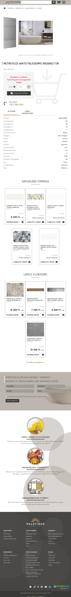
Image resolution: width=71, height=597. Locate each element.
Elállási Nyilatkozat (31, 560)
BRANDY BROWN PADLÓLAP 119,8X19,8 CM (35, 299)
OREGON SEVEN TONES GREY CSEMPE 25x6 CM (55, 299)
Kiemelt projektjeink (54, 562)
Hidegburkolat (30, 8)
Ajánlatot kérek (20, 93)
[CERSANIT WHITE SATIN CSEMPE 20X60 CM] (15, 197)
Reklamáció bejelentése (10, 538)
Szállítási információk (32, 558)
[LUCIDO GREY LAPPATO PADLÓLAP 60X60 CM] (35, 329)
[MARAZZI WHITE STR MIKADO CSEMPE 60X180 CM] (49, 236)
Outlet (28, 546)
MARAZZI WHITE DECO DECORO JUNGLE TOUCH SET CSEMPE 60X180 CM (21, 247)
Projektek (6, 558)
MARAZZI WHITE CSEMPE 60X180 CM (55, 206)
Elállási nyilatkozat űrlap (33, 562)
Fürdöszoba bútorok (31, 541)
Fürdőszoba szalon (31, 534)
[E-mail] (31, 587)
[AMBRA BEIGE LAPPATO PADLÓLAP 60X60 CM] (15, 290)
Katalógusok (51, 543)
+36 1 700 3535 (16, 104)
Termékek (10, 8)
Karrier (50, 565)
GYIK (28, 596)
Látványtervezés (7, 536)
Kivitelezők (6, 560)
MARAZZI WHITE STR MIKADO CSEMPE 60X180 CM (48, 247)
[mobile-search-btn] (54, 2)
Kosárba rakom (12, 222)
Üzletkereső (6, 534)
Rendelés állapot (30, 555)
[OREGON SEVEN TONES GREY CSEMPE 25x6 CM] (56, 290)
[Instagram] (50, 587)
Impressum (41, 596)
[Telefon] (35, 587)
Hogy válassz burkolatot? (55, 536)
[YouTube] (46, 587)
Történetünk (51, 555)
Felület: (11, 87)
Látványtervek (52, 538)
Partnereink (51, 560)
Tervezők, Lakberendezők (10, 555)
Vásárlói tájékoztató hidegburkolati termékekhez (33, 573)
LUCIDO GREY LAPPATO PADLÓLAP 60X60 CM (34, 339)
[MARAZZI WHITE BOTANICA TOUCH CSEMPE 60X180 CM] (35, 197)
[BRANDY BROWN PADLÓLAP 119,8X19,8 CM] (35, 290)
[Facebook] (38, 587)
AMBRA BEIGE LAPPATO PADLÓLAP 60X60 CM (14, 299)
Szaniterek (29, 538)
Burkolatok (19, 8)
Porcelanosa (6, 562)
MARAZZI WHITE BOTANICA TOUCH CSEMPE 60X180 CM (33, 207)
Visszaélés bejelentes (32, 576)
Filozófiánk (51, 558)
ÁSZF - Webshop (30, 567)
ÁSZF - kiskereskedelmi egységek (35, 570)
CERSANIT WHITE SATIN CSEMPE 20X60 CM (15, 206)
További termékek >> (35, 362)
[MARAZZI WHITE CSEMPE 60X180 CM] (56, 197)
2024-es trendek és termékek (56, 534)
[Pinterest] (42, 587)
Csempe (39, 8)
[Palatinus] (63, 2)
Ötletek (50, 541)
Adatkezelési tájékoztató (32, 565)
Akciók (27, 543)
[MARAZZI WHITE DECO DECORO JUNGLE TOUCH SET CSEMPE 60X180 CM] (22, 236)
